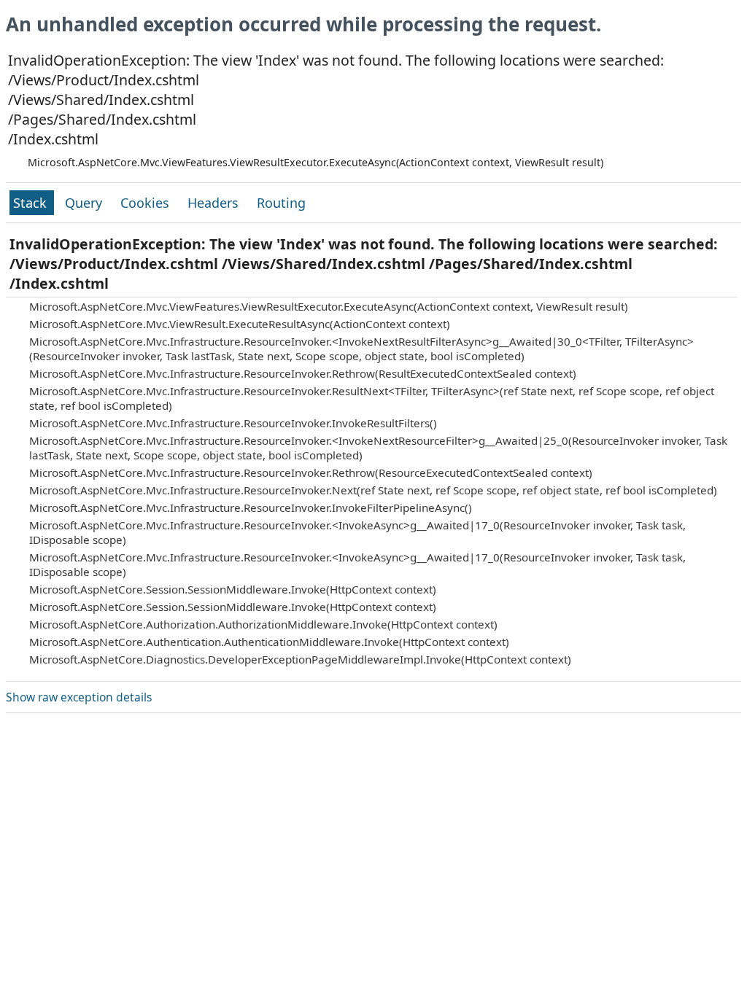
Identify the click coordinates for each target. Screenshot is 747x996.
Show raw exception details (79, 697)
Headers (214, 202)
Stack (31, 202)
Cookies (146, 202)
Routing (281, 202)
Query (85, 202)
